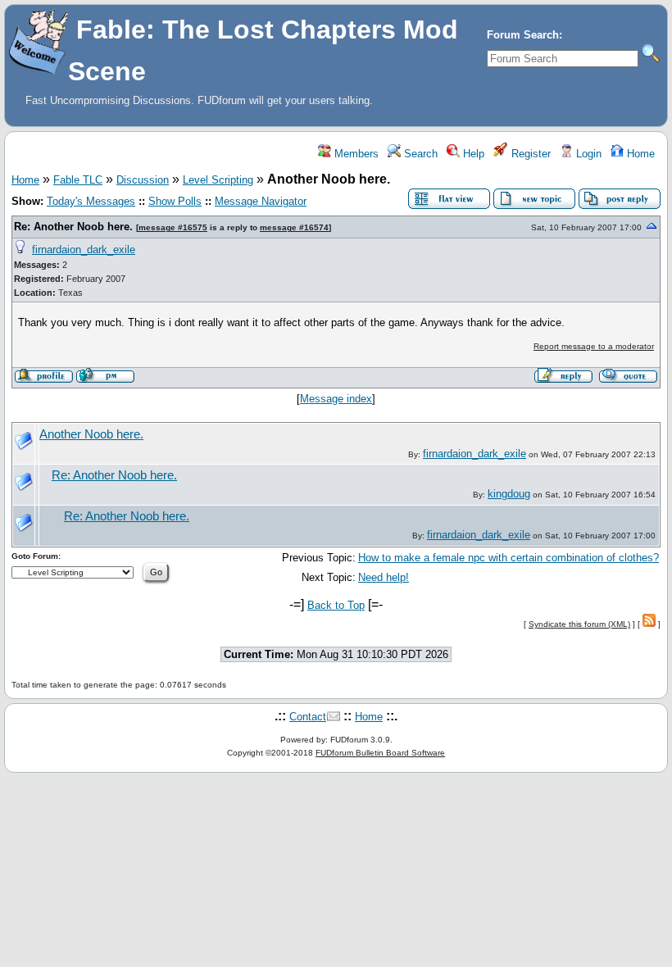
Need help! (383, 577)
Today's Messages (91, 201)
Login (587, 154)
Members (355, 154)
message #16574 (294, 227)
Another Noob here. (91, 434)
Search (419, 154)
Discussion (142, 180)
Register (529, 154)
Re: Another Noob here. (73, 226)
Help (472, 154)
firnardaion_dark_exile (83, 249)
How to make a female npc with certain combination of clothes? (508, 558)
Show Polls (175, 201)
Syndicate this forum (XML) (579, 624)
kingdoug (509, 494)
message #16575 (172, 227)
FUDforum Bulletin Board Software (380, 752)
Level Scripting (218, 180)
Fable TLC (77, 180)
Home (639, 154)
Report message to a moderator (594, 346)
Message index (336, 399)
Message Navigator (260, 201)
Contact (307, 716)
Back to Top (336, 605)
